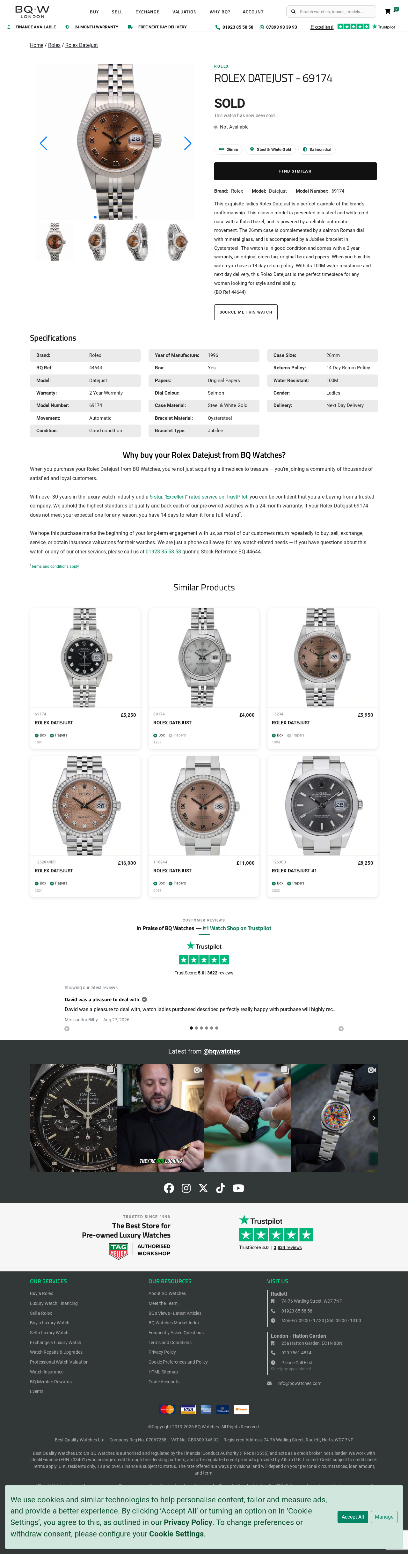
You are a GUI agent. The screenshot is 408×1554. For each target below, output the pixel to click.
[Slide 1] (196, 1028)
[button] (95, 217)
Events (36, 1391)
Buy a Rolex (41, 1293)
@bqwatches (221, 1051)
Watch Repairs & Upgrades (56, 1352)
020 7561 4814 (295, 1352)
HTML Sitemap (163, 1371)
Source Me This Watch (246, 312)
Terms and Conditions (170, 1342)
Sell (117, 12)
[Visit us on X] (203, 1190)
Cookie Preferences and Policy (178, 1362)
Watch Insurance (46, 1371)
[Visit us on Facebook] (169, 1190)
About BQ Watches (167, 1293)
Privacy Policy (188, 1522)
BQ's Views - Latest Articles (175, 1313)
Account (253, 12)
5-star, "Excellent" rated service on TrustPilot (198, 497)
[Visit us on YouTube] (238, 1190)
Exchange (147, 12)
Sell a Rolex (41, 1313)
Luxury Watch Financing (54, 1303)
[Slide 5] (216, 1028)
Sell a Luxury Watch (49, 1332)
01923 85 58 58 (163, 552)
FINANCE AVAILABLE (36, 27)
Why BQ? (220, 12)
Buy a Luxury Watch (49, 1322)
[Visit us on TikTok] (220, 1190)
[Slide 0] (191, 1028)
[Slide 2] (201, 1028)
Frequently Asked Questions (176, 1332)
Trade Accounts (164, 1381)
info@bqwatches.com (299, 1383)
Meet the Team (163, 1303)
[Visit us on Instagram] (186, 1190)
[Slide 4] (211, 1028)
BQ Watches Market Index (174, 1322)
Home (36, 45)
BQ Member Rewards (51, 1381)
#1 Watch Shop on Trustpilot (237, 927)
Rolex (54, 45)
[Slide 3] (206, 1028)
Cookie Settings (176, 1533)
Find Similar (295, 171)
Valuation (184, 12)
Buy (94, 12)
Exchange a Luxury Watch (55, 1342)
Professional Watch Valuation (59, 1362)
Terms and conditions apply (55, 566)
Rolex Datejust (81, 45)
